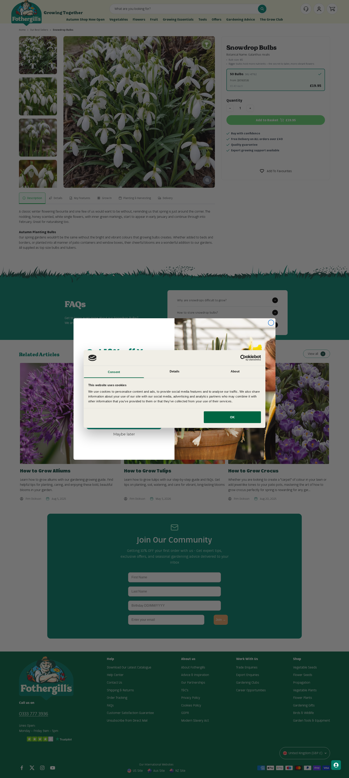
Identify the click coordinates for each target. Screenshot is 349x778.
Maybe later (124, 434)
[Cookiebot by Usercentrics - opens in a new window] (243, 358)
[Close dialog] (271, 323)
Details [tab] (175, 371)
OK (232, 417)
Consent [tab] (114, 371)
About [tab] (235, 371)
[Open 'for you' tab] (336, 765)
